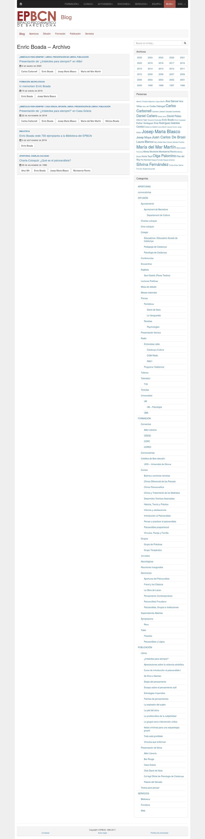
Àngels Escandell (149, 169)
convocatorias (144, 192)
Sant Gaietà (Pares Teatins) (157, 275)
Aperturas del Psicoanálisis (156, 578)
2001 (182, 79)
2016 (182, 62)
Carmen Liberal (158, 111)
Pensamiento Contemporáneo (158, 595)
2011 (182, 68)
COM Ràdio (152, 355)
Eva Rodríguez (162, 123)
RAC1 (149, 361)
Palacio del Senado (153, 781)
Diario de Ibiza (154, 309)
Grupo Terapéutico (153, 550)
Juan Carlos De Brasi (168, 136)
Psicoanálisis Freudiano (155, 601)
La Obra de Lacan (152, 590)
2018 (161, 62)
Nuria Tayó (147, 156)
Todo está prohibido (153, 736)
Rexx (146, 624)
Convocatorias (148, 452)
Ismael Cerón (172, 127)
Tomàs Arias (173, 165)
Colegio (144, 232)
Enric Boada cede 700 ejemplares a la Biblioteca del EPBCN (55, 135)
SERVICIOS (143, 793)
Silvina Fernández (152, 164)
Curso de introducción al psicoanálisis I (162, 670)
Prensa (144, 298)
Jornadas (145, 555)
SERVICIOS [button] (140, 3)
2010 (139, 74)
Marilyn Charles (178, 142)
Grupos (144, 538)
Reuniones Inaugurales (152, 567)
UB (145, 401)
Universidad (146, 395)
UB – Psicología (154, 406)
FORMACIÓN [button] (71, 3)
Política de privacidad (159, 832)
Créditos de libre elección (153, 458)
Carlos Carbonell (29, 71)
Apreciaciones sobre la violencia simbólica (164, 664)
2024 (150, 57)
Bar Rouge (149, 759)
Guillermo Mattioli (151, 127)
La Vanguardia (154, 315)
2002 (171, 79)
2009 (150, 74)
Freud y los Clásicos (153, 584)
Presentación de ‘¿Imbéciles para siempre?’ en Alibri (50, 61)
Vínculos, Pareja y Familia (156, 532)
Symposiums (147, 618)
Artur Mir (25, 170)
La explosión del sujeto (155, 704)
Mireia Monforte (150, 151)
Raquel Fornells (157, 160)
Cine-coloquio (147, 226)
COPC (147, 441)
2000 (139, 85)
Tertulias (145, 389)
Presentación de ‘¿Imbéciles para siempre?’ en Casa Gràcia (55, 111)
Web (143, 810)
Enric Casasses (180, 120)
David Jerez (162, 116)
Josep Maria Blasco (67, 71)
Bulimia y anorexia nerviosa (157, 475)
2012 (171, 68)
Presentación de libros (64, 57)
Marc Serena (167, 142)
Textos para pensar (150, 787)
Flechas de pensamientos (156, 698)
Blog (22, 34)
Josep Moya (143, 137)
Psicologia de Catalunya (155, 252)
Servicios (89, 33)
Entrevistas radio (152, 343)
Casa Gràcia (51, 106)
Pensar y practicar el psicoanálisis (160, 521)
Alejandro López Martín (156, 101)
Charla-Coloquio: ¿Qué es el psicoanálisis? (45, 160)
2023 (161, 57)
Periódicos (149, 303)
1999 (150, 85)
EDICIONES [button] (123, 3)
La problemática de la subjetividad (160, 715)
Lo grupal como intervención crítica (160, 721)
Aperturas (34, 33)
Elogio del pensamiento (155, 681)
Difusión (47, 33)
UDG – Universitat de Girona (157, 464)
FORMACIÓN (24, 81)
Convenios (146, 424)
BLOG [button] (169, 3)
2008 (161, 74)
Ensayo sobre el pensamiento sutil (160, 687)
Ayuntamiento (147, 203)
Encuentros (146, 263)
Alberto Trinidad (142, 101)
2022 (171, 57)
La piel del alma (151, 710)
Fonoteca (145, 804)
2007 (171, 74)
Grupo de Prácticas (153, 544)
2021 (182, 57)
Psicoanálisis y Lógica (154, 641)
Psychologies (153, 326)
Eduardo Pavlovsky (154, 120)
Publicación (75, 33)
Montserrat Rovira (81, 170)
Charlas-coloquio (40, 156)
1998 (161, 85)
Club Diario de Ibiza (153, 770)
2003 (161, 79)
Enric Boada (47, 71)
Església (145, 269)
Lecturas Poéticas (149, 281)
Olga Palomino (164, 155)
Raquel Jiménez (169, 160)
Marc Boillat (158, 142)
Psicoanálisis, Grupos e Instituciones (161, 607)
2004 (150, 79)
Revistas (148, 321)
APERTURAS (24, 156)
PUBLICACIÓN (83, 57)
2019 (150, 62)
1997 (171, 85)
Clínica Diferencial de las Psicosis (160, 481)
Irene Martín (162, 127)
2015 (139, 68)
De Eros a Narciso (152, 675)
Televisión (145, 378)
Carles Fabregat (157, 106)
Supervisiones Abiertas (152, 612)
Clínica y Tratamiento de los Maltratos (162, 492)
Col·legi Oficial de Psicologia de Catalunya (164, 776)
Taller (143, 630)
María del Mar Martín (91, 71)
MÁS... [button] (181, 3)
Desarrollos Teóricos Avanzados (159, 498)
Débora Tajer (141, 120)
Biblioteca (24, 131)
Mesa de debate (148, 286)
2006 (182, 74)
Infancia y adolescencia (155, 509)
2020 (139, 62)
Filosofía (148, 635)
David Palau (174, 116)
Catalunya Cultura (155, 349)
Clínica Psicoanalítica (154, 487)
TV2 (146, 384)
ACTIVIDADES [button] (105, 3)
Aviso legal (102, 832)
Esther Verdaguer (144, 123)
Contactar (46, 832)
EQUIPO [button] (156, 3)
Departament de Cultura (158, 215)
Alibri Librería (150, 429)
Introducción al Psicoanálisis (157, 515)
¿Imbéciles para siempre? (31, 57)
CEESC (147, 435)
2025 (139, 57)
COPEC (147, 446)
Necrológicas (38, 81)
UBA (146, 412)
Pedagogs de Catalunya (155, 246)
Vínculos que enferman (155, 741)
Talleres (144, 372)
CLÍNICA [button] (88, 3)
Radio (143, 338)
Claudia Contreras (172, 111)
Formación (60, 33)
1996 (182, 85)
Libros (48, 57)
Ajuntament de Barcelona (156, 209)
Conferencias (147, 258)
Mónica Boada (112, 120)
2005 (139, 79)
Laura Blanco (145, 141)
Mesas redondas (149, 292)
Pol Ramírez (146, 159)
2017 (171, 62)
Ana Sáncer (172, 101)
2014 (150, 68)
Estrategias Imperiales (154, 693)
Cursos (144, 469)
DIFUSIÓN (62, 106)
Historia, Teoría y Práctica (156, 504)
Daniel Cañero (146, 115)
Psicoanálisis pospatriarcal (156, 527)
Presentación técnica (151, 332)
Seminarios (146, 572)
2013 (161, 68)
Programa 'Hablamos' (154, 366)
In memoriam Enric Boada (35, 86)
